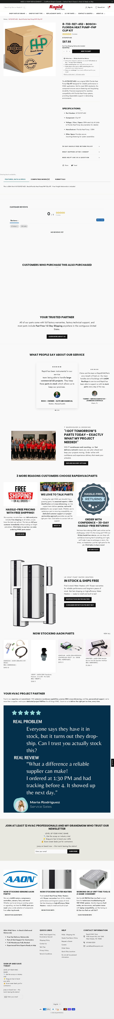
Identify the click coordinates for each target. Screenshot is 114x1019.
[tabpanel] (57, 238)
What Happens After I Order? (75, 152)
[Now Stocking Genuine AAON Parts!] (20, 879)
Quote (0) (112, 763)
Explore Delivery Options (76, 463)
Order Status (66, 948)
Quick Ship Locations (68, 951)
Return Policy (94, 549)
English (56, 1004)
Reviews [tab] (14, 220)
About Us (100, 13)
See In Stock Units (47, 910)
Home (5, 19)
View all (107, 633)
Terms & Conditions (46, 954)
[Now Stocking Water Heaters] (57, 879)
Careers (64, 945)
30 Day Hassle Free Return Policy (77, 146)
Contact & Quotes (85, 13)
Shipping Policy (45, 940)
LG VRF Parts (70, 13)
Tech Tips (42, 947)
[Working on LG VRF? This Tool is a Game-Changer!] (93, 879)
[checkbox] (24, 226)
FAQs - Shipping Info (68, 935)
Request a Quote (67, 941)
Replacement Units (53, 13)
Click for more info (85, 915)
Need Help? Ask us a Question (75, 157)
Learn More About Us (57, 336)
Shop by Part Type (36, 13)
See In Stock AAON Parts (13, 915)
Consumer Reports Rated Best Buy (80, 605)
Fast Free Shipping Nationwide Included (73, 46)
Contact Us (43, 944)
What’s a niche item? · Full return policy (74, 74)
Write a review (100, 220)
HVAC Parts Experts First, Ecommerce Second (48, 936)
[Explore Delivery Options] (33, 446)
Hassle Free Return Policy (70, 938)
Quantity (65, 48)
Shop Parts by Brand (17, 13)
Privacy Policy (44, 950)
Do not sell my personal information (69, 956)
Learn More (20, 534)
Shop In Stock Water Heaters (78, 599)
